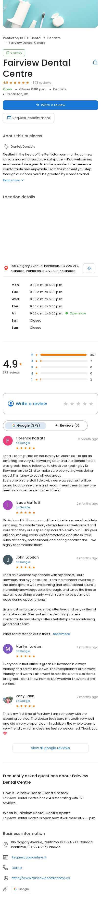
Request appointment (31, 117)
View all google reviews (50, 748)
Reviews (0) (69, 425)
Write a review (53, 105)
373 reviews (42, 82)
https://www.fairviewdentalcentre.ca (41, 878)
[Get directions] (89, 268)
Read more (11, 180)
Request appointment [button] (29, 857)
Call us (17, 868)
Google (24, 889)
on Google (23, 443)
